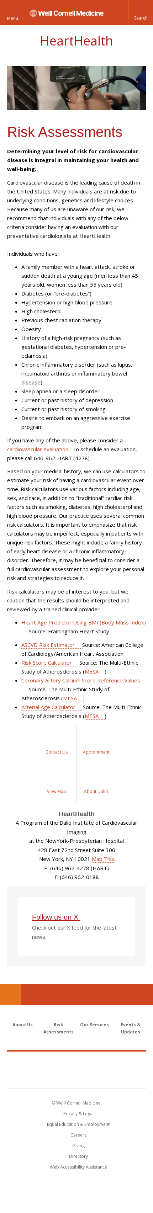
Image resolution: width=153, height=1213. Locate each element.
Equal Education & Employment (78, 1124)
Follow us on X (56, 917)
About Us (22, 1025)
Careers (78, 1135)
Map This (103, 858)
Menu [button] (12, 18)
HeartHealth (76, 40)
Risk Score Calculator (46, 662)
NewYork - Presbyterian (76, 1077)
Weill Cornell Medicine (76, 1062)
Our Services (94, 1025)
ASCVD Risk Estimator (48, 644)
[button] (140, 12)
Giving (78, 1146)
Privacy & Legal (78, 1114)
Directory (78, 1156)
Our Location (10, 994)
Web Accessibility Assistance (78, 1167)
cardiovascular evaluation (37, 449)
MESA (92, 671)
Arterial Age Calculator (48, 707)
